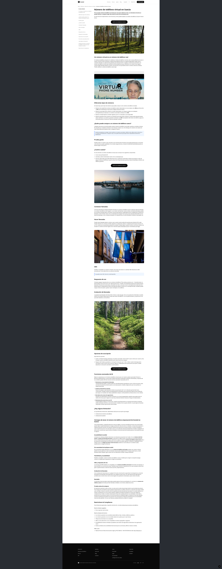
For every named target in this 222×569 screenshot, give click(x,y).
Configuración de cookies (117, 557)
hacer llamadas (101, 222)
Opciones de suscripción (83, 36)
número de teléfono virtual (102, 60)
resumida (125, 383)
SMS (79, 29)
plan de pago (97, 283)
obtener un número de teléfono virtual (130, 16)
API (78, 555)
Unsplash (130, 498)
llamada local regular (117, 213)
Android (118, 62)
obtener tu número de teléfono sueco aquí (107, 67)
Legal (113, 553)
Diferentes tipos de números (84, 14)
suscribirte (107, 362)
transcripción (118, 385)
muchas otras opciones (129, 213)
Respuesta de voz (82, 32)
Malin (125, 498)
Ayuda (117, 2)
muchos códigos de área (114, 109)
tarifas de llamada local (123, 226)
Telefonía (82, 6)
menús (132, 283)
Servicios (108, 2)
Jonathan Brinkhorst (119, 498)
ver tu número (115, 225)
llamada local (120, 156)
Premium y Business (107, 358)
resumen (129, 401)
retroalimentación (114, 391)
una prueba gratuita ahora (132, 142)
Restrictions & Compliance (84, 48)
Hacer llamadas (82, 27)
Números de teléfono (82, 551)
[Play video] (119, 85)
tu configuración (134, 212)
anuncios (96, 285)
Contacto (96, 555)
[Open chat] (219, 566)
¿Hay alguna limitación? (83, 41)
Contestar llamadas (82, 25)
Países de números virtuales (90, 6)
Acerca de (97, 551)
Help (79, 6)
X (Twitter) (131, 551)
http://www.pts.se (137, 530)
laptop (126, 62)
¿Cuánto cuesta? (82, 22)
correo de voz (108, 285)
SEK (143, 562)
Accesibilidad (114, 555)
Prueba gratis (140, 1)
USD (138, 562)
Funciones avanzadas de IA (84, 38)
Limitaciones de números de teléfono (104, 413)
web (140, 222)
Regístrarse (133, 1)
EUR (140, 562)
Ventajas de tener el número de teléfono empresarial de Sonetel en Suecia (84, 44)
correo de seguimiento (123, 396)
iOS (122, 62)
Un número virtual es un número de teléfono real (85, 12)
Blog (121, 2)
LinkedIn (131, 553)
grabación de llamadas (100, 295)
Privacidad (114, 551)
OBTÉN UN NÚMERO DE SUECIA (119, 22)
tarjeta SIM (131, 61)
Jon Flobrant (111, 498)
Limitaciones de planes (101, 415)
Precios (113, 2)
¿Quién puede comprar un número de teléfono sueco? (84, 17)
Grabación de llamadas (83, 34)
